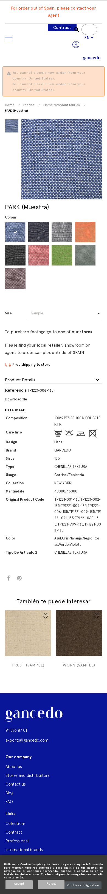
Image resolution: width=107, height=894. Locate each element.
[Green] (63, 255)
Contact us (15, 784)
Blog (9, 792)
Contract (62, 27)
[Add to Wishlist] (45, 616)
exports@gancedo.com (26, 740)
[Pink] (39, 255)
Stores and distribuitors (27, 775)
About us (13, 766)
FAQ (9, 801)
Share (8, 578)
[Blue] (16, 232)
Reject (51, 884)
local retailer (49, 345)
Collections (15, 823)
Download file (16, 399)
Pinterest (19, 578)
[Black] (16, 255)
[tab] (53, 380)
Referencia (16, 390)
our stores (82, 331)
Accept (19, 884)
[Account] (76, 44)
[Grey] (63, 232)
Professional (17, 841)
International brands (24, 849)
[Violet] (16, 278)
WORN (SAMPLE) (79, 665)
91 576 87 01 (16, 730)
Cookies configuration (83, 885)
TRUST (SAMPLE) (28, 665)
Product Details (20, 380)
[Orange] (86, 232)
